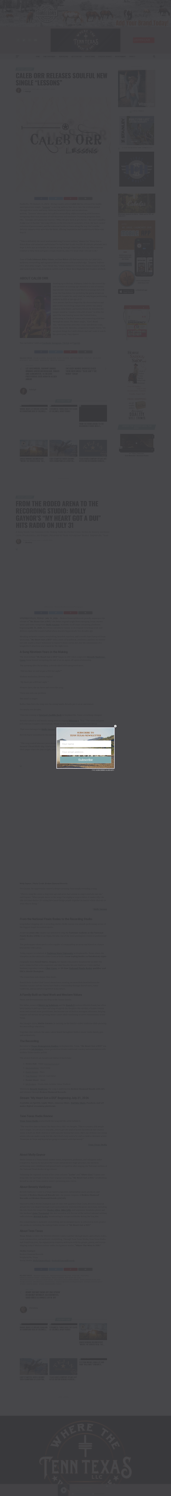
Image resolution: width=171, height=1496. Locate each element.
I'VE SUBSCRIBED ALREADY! (103, 770)
